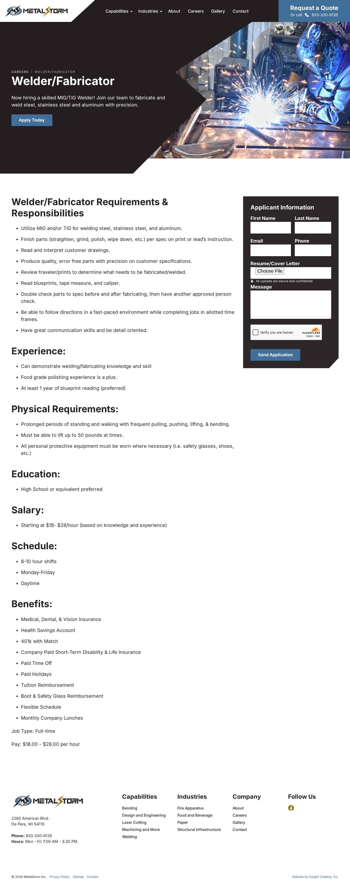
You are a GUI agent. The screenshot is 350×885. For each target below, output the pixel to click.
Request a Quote (314, 7)
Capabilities (116, 11)
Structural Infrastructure (199, 829)
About (174, 11)
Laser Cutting (134, 822)
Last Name (307, 218)
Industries (148, 11)
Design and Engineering (144, 815)
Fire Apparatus (190, 808)
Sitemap (78, 877)
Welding (129, 836)
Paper (182, 822)
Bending (129, 808)
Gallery (218, 11)
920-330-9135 (325, 14)
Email (256, 241)
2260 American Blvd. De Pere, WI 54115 (30, 821)
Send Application (275, 354)
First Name (262, 218)
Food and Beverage (194, 815)
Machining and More (141, 829)
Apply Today (32, 119)
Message (261, 287)
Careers (196, 11)
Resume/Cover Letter (275, 263)
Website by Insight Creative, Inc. (315, 877)
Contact (241, 11)
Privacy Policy (60, 877)
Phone (302, 241)
